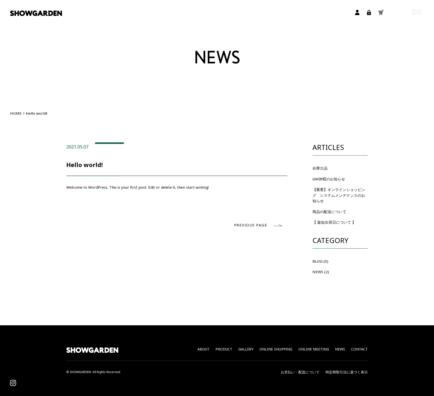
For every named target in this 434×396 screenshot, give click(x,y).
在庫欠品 (320, 168)
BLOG (317, 261)
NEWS (317, 272)
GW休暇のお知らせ (328, 179)
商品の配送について (329, 212)
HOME (16, 113)
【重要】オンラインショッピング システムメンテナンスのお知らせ (338, 195)
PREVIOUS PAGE (250, 225)
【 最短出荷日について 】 (334, 222)
